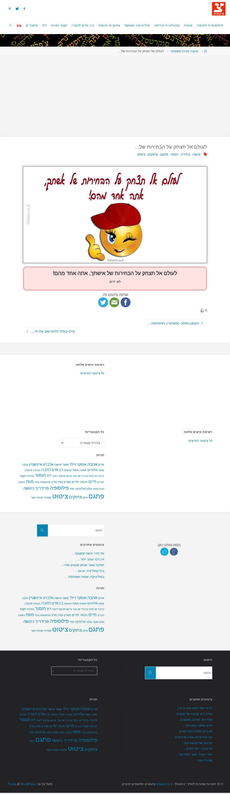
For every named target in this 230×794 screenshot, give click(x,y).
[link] (11, 25)
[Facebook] (24, 8)
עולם (89, 488)
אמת (75, 470)
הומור (174, 154)
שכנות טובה (204, 760)
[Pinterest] (9, 8)
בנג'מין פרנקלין (32, 470)
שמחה (47, 497)
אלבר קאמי (91, 714)
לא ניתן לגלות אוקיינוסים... (194, 731)
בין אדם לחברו (52, 470)
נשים (101, 488)
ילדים (75, 482)
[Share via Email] (114, 302)
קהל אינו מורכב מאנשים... (195, 719)
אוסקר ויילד (77, 464)
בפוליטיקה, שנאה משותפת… (84, 576)
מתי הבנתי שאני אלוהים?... (194, 754)
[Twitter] (17, 8)
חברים (100, 482)
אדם (101, 464)
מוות (30, 481)
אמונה (82, 470)
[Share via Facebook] (125, 302)
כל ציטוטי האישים (92, 373)
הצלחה (30, 476)
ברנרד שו (99, 476)
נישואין (21, 482)
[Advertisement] (115, 94)
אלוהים (92, 470)
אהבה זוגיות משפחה (184, 51)
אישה (196, 154)
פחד (72, 488)
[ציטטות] (219, 8)
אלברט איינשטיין (41, 464)
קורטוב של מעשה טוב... (196, 743)
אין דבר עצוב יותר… (90, 559)
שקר (33, 497)
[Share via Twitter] (103, 302)
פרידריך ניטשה (36, 488)
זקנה (23, 476)
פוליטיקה (80, 488)
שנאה (39, 497)
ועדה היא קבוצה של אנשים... (193, 714)
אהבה (92, 464)
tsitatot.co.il (164, 784)
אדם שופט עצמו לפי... (197, 725)
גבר (75, 476)
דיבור (55, 476)
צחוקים (153, 154)
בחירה (185, 154)
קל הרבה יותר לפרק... (198, 748)
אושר (65, 464)
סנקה (95, 488)
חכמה (84, 482)
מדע (54, 482)
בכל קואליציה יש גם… (89, 571)
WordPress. (21, 784)
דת (49, 476)
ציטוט (141, 154)
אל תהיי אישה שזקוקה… (88, 553)
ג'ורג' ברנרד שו (86, 475)
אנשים (68, 470)
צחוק (85, 497)
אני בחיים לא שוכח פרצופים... (192, 737)
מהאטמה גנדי (43, 482)
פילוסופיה (59, 488)
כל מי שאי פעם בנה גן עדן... (193, 708)
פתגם (164, 154)
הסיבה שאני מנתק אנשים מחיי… (82, 565)
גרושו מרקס (65, 476)
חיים (92, 481)
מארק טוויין (64, 482)
